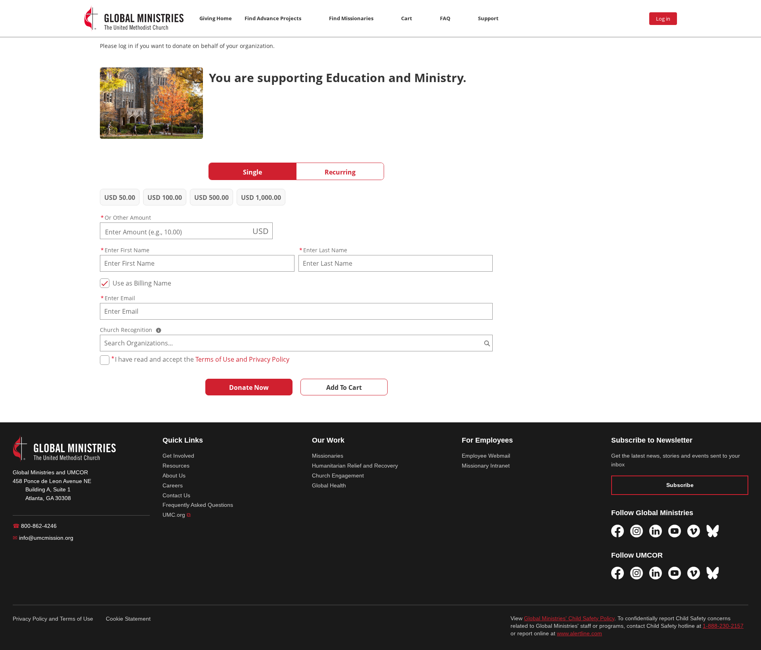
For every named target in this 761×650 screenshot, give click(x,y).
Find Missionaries (351, 18)
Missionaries (327, 456)
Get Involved (178, 456)
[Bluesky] (712, 531)
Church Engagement (338, 475)
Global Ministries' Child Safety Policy (569, 618)
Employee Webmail (486, 456)
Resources (176, 465)
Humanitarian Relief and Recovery (355, 465)
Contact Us (176, 495)
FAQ (445, 18)
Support (488, 18)
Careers (173, 485)
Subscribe (680, 485)
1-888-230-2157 (723, 626)
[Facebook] (617, 531)
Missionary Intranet (486, 465)
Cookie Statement (128, 618)
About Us (174, 475)
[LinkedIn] (655, 531)
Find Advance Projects (273, 18)
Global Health (329, 485)
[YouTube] (674, 531)
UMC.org (177, 515)
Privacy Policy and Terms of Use (53, 618)
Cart (406, 18)
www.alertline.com (579, 634)
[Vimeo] (693, 531)
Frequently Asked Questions (198, 505)
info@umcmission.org (43, 538)
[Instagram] (636, 531)
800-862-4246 (35, 526)
